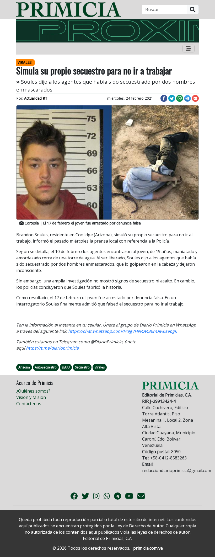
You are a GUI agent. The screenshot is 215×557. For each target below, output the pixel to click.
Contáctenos (28, 403)
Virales (100, 367)
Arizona (24, 367)
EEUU (66, 367)
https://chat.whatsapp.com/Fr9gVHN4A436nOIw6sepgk (122, 331)
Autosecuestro (46, 367)
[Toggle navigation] (188, 48)
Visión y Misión (31, 397)
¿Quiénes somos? (33, 391)
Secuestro (82, 367)
